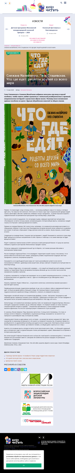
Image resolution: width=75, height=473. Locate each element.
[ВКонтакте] (5, 369)
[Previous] (7, 29)
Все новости (37, 42)
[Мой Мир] (12, 369)
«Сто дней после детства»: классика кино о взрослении (23, 358)
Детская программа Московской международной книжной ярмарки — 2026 (23, 30)
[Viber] (18, 369)
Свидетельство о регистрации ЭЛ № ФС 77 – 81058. (20, 447)
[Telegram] (15, 369)
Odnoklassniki (9, 3)
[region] (24, 459)
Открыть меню (65, 3)
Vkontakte (5, 3)
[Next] (68, 29)
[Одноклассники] (9, 369)
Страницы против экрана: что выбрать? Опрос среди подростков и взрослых (30, 356)
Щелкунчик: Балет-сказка (14, 361)
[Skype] (25, 369)
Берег (51, 25)
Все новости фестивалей (37, 38)
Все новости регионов (37, 40)
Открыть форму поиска (61, 3)
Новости (24, 25)
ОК (24, 465)
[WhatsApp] (22, 369)
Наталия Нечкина (26, 90)
